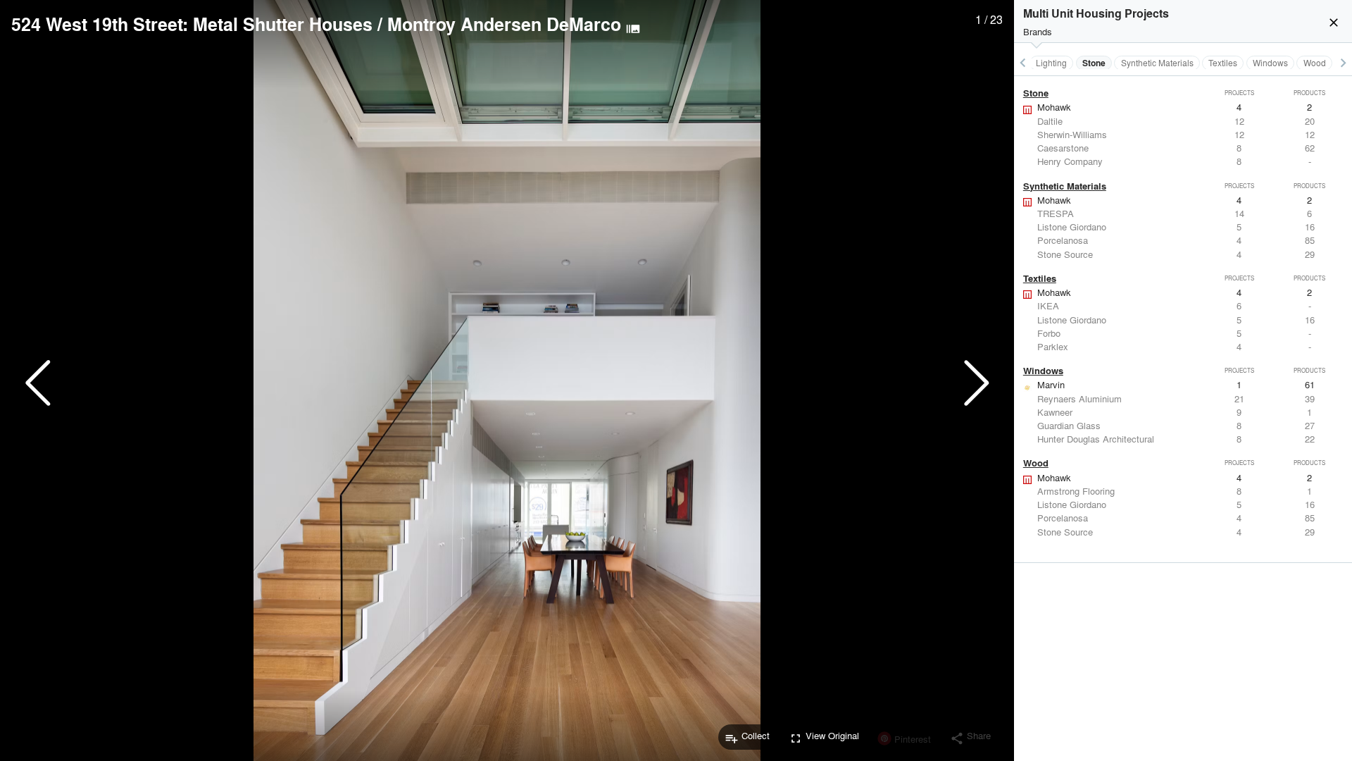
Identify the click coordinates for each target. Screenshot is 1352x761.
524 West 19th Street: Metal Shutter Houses (192, 24)
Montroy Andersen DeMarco (504, 24)
